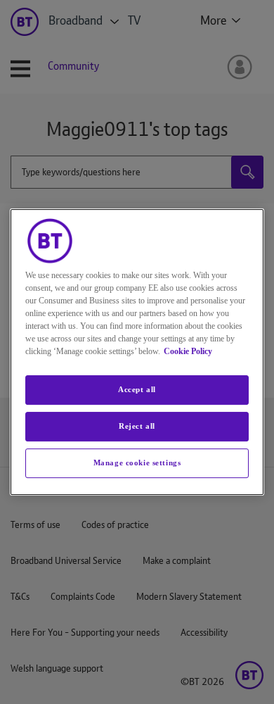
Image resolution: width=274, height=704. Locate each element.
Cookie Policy (188, 351)
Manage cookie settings (137, 462)
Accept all (137, 389)
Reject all (137, 426)
